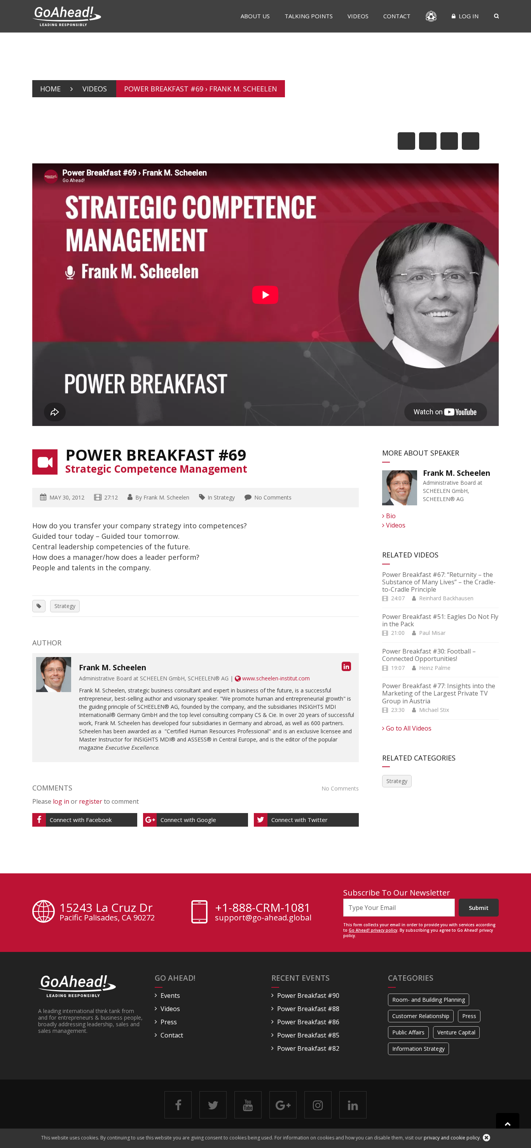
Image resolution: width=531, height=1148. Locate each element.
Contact (396, 16)
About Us (255, 16)
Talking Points (309, 16)
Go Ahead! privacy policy (373, 930)
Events (170, 995)
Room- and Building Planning (428, 999)
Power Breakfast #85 (308, 1035)
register (90, 801)
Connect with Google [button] (188, 820)
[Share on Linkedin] (449, 141)
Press (169, 1022)
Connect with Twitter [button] (299, 820)
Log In (468, 16)
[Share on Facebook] (406, 141)
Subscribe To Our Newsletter (396, 892)
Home (50, 88)
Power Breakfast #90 (308, 995)
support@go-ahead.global (263, 917)
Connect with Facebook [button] (81, 820)
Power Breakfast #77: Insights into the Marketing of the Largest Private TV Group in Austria (438, 693)
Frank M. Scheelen (166, 497)
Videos (358, 16)
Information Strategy (418, 1048)
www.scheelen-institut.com (275, 678)
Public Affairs (408, 1032)
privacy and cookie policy (452, 1137)
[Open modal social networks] (470, 141)
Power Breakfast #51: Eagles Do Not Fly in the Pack (440, 620)
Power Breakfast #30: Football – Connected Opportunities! (429, 655)
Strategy (64, 606)
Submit (479, 907)
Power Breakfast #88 (308, 1008)
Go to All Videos (407, 728)
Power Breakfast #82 (308, 1048)
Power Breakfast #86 (308, 1022)
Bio (390, 516)
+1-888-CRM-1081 (263, 907)
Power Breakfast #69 (155, 454)
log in (61, 801)
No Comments (273, 497)
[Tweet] (428, 141)
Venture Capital (456, 1032)
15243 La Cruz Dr (107, 912)
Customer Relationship (420, 1016)
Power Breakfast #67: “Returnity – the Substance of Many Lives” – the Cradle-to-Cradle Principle (439, 582)
